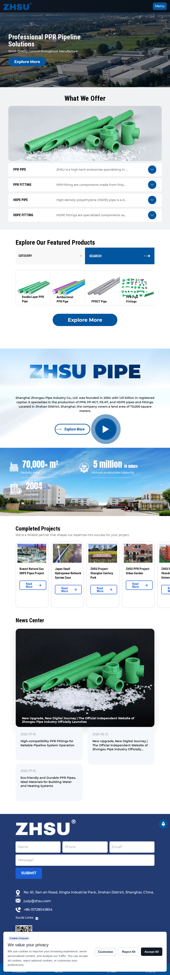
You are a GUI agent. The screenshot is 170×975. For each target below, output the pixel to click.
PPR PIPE (27, 268)
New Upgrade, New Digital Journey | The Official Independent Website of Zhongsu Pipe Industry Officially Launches (48, 745)
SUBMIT (28, 873)
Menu (160, 6)
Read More (13, 585)
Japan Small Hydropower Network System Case (52, 573)
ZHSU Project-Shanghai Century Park (86, 573)
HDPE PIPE (28, 285)
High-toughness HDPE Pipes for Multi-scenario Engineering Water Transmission (118, 782)
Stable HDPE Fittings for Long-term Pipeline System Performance (119, 743)
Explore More (27, 62)
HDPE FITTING (31, 293)
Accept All (151, 951)
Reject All (128, 951)
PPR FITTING (29, 277)
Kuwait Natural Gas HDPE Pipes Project (16, 571)
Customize (105, 951)
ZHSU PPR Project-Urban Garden (122, 571)
